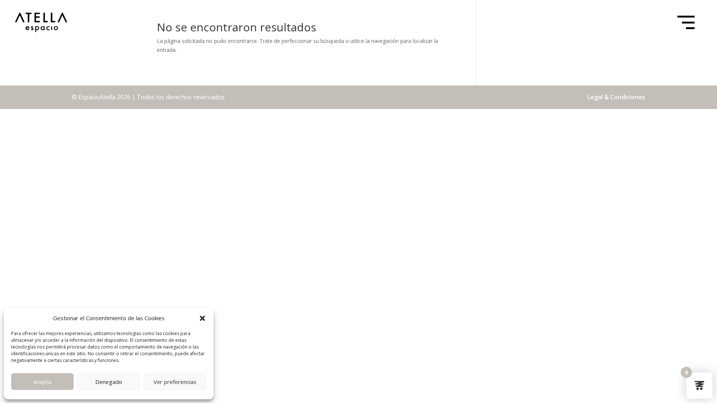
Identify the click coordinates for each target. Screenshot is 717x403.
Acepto (42, 381)
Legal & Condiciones (616, 97)
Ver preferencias (174, 381)
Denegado (108, 381)
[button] (202, 318)
